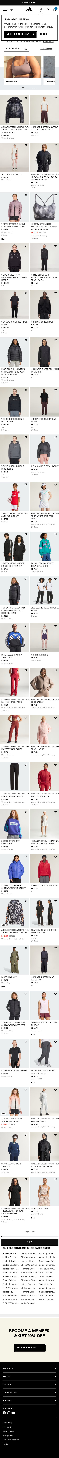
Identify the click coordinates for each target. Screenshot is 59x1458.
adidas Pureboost (29, 1300)
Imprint (5, 1444)
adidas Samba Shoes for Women (47, 1296)
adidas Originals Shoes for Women (47, 1288)
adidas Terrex (9, 1257)
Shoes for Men (28, 1257)
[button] (25, 98)
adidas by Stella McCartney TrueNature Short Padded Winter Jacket (15, 129)
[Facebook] (4, 1413)
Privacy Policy (8, 1435)
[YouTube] (13, 1413)
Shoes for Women (29, 1280)
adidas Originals (47, 1257)
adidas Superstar (47, 1265)
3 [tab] (31, 87)
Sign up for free (27, 1347)
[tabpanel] (29, 669)
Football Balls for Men (11, 1261)
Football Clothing (11, 1300)
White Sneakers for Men (29, 1303)
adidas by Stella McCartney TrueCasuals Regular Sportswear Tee (15, 1211)
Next (30, 1242)
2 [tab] (27, 87)
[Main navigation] (5, 9)
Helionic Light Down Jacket (45, 466)
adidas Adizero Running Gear (29, 1277)
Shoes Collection (29, 1265)
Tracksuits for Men (47, 1269)
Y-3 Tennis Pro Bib (39, 655)
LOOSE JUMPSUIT (9, 977)
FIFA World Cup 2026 (11, 1288)
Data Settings (7, 1423)
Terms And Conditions (11, 1440)
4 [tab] (35, 87)
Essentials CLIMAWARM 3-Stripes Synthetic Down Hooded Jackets (13, 371)
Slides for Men (28, 1288)
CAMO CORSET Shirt (40, 1208)
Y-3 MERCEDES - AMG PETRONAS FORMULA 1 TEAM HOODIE (14, 277)
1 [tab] (23, 87)
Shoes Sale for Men (11, 1280)
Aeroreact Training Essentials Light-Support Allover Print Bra (44, 226)
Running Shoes (28, 1269)
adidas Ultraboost (29, 1261)
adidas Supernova (29, 1284)
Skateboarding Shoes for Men (47, 1292)
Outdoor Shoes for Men (47, 1300)
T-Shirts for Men (29, 1273)
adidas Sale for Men (11, 1265)
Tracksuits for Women (47, 1284)
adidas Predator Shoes (11, 1277)
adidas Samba (9, 1253)
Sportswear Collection (47, 1261)
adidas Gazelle (46, 1273)
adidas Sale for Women (11, 1273)
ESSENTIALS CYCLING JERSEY (14, 1071)
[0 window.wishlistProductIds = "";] (11, 9)
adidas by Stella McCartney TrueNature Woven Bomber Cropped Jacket (45, 177)
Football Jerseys (11, 1284)
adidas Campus (46, 1280)
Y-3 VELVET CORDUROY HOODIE (44, 886)
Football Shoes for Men (29, 1253)
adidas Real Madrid (11, 1269)
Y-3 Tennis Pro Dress (11, 174)
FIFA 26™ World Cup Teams (11, 1303)
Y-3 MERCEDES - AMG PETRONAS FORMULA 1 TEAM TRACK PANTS (44, 277)
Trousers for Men (29, 1296)
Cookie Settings (8, 1431)
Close (43, 34)
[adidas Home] (29, 9)
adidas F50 (8, 1292)
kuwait (8, 1427)
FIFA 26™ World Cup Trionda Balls (11, 1296)
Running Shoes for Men (47, 1253)
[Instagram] (8, 1413)
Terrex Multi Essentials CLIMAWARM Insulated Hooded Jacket (13, 610)
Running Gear (27, 1292)
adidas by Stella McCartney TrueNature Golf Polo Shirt (45, 516)
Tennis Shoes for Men (47, 1277)
